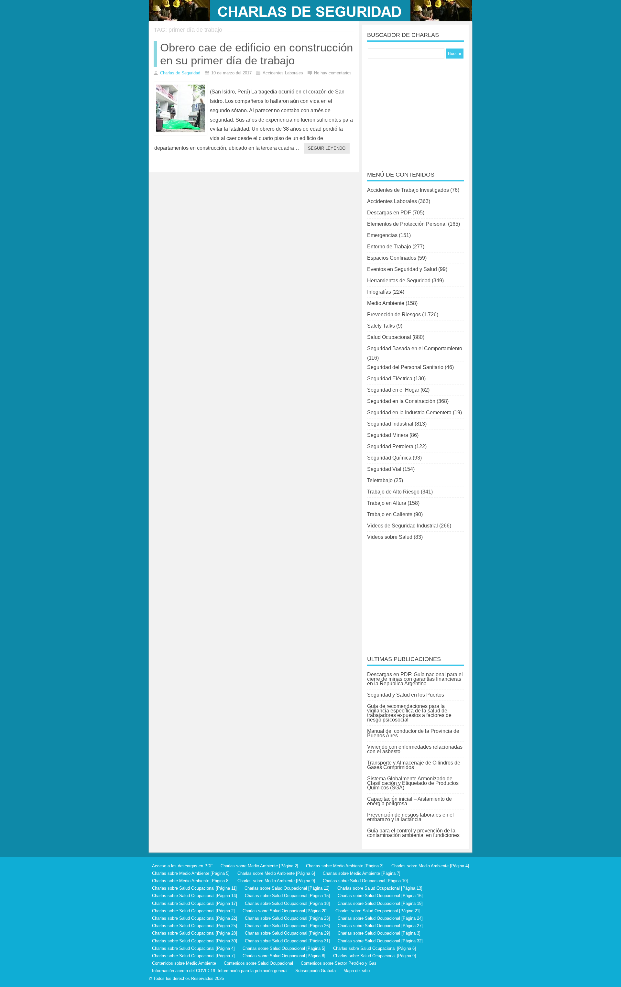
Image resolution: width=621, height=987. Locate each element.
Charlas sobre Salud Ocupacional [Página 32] (380, 940)
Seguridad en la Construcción (401, 401)
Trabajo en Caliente (389, 514)
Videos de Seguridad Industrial (402, 525)
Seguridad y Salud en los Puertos (405, 695)
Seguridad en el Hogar (393, 390)
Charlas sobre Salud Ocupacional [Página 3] (379, 933)
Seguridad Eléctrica (389, 378)
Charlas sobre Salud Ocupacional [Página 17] (194, 903)
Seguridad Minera (387, 435)
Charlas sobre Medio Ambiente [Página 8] (191, 880)
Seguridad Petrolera (390, 446)
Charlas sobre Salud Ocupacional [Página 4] (193, 948)
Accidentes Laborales (392, 201)
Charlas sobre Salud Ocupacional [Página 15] (287, 895)
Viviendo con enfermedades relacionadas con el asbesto (415, 749)
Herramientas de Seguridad (398, 280)
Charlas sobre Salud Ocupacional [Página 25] (194, 925)
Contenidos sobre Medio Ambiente (184, 963)
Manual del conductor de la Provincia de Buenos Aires (413, 733)
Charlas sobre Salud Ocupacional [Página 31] (287, 940)
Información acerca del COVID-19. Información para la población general (220, 970)
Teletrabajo (380, 480)
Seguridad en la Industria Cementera (409, 412)
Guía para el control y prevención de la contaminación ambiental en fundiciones (413, 833)
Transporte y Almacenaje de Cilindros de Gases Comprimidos (413, 765)
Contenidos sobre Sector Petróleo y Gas (338, 963)
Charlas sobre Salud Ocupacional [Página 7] (193, 955)
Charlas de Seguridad (180, 72)
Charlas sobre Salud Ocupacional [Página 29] (287, 933)
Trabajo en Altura (386, 503)
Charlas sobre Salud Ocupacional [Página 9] (374, 955)
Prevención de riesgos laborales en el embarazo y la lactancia (410, 817)
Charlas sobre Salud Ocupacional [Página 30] (194, 940)
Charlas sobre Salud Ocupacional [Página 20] (285, 910)
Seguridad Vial (384, 469)
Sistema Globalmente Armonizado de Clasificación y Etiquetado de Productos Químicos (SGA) (413, 783)
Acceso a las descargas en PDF (182, 865)
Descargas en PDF (389, 212)
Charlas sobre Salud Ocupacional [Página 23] (287, 918)
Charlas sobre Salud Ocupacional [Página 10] (365, 880)
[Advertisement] (415, 110)
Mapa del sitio (356, 970)
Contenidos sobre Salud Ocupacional (258, 963)
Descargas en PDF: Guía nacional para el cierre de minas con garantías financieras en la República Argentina (415, 679)
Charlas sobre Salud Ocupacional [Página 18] (287, 903)
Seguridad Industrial (390, 424)
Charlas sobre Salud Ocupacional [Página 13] (379, 888)
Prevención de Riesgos (394, 314)
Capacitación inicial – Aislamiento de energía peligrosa (409, 801)
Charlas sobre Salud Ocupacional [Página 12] (287, 888)
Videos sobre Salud (389, 537)
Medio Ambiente (385, 303)
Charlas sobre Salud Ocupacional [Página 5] (284, 948)
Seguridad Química (389, 458)
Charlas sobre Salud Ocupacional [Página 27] (380, 925)
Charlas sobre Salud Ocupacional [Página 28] (194, 933)
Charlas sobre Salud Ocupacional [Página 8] (284, 955)
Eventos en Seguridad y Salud (402, 269)
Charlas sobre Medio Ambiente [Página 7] (361, 873)
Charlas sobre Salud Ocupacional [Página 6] (374, 948)
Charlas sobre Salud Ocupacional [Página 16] (380, 895)
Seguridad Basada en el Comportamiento (414, 348)
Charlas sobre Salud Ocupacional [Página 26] (287, 925)
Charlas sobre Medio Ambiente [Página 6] (276, 873)
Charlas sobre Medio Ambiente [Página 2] (259, 865)
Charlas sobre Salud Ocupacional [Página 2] (193, 910)
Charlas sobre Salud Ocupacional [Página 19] (380, 903)
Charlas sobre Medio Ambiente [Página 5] (191, 873)
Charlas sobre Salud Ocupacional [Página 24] (380, 918)
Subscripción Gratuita (315, 970)
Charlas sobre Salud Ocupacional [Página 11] (194, 888)
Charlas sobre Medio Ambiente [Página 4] (430, 865)
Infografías (379, 292)
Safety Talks (381, 326)
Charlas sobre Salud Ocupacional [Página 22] (194, 918)
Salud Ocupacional (389, 337)
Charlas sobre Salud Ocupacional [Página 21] (377, 910)
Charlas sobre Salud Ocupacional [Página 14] (194, 895)
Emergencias (382, 235)
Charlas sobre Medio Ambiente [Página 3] (345, 865)
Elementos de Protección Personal (407, 224)
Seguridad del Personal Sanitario (405, 367)
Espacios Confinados (391, 258)
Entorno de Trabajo (389, 246)
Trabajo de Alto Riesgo (393, 491)
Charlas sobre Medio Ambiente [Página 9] (276, 880)
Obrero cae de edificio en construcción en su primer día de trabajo (256, 54)
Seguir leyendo (326, 148)
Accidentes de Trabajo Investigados (408, 190)
